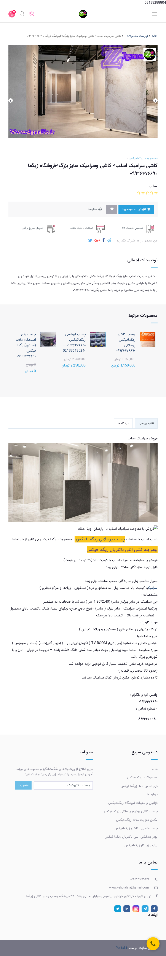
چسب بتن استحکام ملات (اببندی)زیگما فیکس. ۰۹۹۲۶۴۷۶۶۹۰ (26, 345)
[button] (155, 193)
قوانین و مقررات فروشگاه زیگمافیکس (133, 803)
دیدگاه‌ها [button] (123, 423)
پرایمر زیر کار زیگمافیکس (141, 845)
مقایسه (92, 209)
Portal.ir (121, 948)
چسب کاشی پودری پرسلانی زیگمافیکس (131, 811)
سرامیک (153, 588)
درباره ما (152, 794)
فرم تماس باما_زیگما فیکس (139, 786)
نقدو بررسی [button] (146, 423)
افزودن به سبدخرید (134, 209)
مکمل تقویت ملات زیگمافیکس (137, 820)
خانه (155, 769)
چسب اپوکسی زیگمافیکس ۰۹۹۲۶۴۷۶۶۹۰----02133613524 (74, 343)
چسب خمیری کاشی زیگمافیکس (136, 828)
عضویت (23, 785)
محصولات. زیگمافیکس (143, 158)
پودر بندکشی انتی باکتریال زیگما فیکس (131, 836)
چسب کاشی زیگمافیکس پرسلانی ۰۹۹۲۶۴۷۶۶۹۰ (125, 343)
